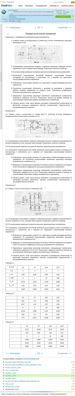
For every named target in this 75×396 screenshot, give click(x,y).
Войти (4, 2)
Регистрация (10, 2)
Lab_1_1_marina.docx (11, 370)
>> (71, 27)
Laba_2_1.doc (9, 383)
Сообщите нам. (50, 11)
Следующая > (63, 27)
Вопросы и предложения (23, 394)
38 (72, 373)
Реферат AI (54, 6)
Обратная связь (11, 394)
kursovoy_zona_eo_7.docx (13, 367)
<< (7, 27)
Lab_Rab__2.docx (10, 375)
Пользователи (41, 6)
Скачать (63, 16)
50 (72, 389)
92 (72, 370)
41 (72, 378)
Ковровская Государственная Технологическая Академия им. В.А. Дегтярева (31, 16)
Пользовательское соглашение (39, 394)
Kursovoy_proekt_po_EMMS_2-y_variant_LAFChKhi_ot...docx (23, 364)
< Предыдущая (14, 27)
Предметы (29, 6)
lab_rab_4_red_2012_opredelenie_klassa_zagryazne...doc (22, 381)
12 (72, 362)
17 (72, 386)
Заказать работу (67, 6)
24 (72, 375)
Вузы (20, 6)
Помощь (3, 394)
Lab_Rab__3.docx (10, 378)
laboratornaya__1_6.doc (12, 386)
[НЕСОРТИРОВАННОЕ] (17, 19)
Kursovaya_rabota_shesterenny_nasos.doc (18, 362)
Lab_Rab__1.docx (10, 373)
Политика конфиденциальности (58, 394)
